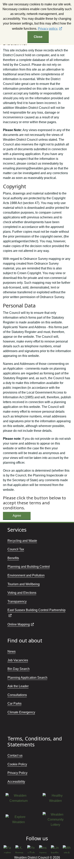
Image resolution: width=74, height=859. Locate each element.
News (11, 651)
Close (38, 36)
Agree (17, 515)
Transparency (17, 601)
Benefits (13, 558)
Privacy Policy (17, 773)
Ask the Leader (18, 686)
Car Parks (14, 703)
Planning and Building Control (28, 566)
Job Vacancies (17, 660)
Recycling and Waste (22, 540)
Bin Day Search (18, 669)
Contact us (14, 755)
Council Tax (15, 549)
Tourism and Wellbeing (23, 584)
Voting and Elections (21, 592)
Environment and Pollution (26, 575)
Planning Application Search (27, 677)
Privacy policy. (48, 28)
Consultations (17, 695)
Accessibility (16, 781)
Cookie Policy (17, 764)
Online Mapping (18, 624)
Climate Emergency (21, 712)
